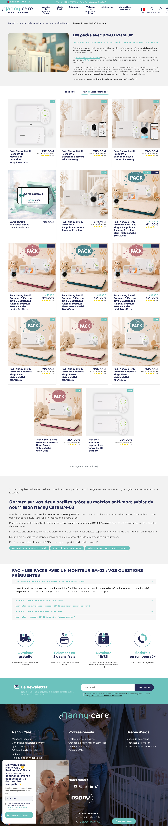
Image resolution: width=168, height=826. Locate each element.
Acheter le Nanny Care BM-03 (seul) (29, 548)
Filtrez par (69, 92)
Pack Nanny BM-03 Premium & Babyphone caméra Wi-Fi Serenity (73, 155)
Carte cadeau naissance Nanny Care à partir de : (19, 224)
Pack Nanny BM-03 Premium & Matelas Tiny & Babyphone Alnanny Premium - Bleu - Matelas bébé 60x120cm (125, 228)
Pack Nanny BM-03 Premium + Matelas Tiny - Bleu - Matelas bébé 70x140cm (125, 374)
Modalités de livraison (138, 742)
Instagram (86, 788)
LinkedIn (92, 787)
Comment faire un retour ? (141, 746)
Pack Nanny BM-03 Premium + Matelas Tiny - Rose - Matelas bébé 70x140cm (47, 445)
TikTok (97, 788)
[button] (151, 9)
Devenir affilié (76, 750)
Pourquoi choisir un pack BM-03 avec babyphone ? (39, 611)
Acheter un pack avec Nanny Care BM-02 (107, 548)
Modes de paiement (137, 739)
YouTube (76, 788)
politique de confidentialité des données (105, 696)
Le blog (16, 754)
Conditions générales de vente (29, 742)
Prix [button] (83, 92)
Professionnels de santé (81, 739)
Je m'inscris (144, 687)
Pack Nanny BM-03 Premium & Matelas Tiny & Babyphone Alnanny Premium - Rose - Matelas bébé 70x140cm (125, 302)
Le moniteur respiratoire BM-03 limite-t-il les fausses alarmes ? (45, 617)
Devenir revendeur (78, 746)
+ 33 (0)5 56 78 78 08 (90, 822)
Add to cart (50, 142)
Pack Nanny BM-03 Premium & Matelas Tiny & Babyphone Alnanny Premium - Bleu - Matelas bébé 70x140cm (73, 302)
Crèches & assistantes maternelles (87, 742)
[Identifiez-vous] (161, 9)
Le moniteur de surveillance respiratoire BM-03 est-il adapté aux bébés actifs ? (52, 606)
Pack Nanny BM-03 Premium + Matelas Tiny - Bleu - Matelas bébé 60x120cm (21, 374)
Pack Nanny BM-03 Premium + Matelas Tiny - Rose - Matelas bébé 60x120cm (73, 374)
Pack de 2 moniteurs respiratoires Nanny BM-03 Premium (95, 445)
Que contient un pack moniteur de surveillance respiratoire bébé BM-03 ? (50, 581)
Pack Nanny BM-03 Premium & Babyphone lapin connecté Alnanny (124, 155)
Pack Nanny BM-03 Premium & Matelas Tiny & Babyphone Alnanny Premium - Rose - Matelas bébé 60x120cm (21, 302)
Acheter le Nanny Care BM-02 (67, 548)
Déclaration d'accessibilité (26, 750)
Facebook (70, 788)
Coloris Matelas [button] (98, 92)
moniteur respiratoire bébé (88, 58)
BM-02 (86, 60)
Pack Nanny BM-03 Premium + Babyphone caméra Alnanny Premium (73, 226)
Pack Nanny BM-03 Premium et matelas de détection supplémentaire (20, 156)
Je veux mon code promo (17, 815)
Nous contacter (124, 821)
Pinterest (81, 788)
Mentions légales (21, 739)
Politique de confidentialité (27, 757)
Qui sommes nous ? (23, 746)
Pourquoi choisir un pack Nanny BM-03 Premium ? (39, 600)
